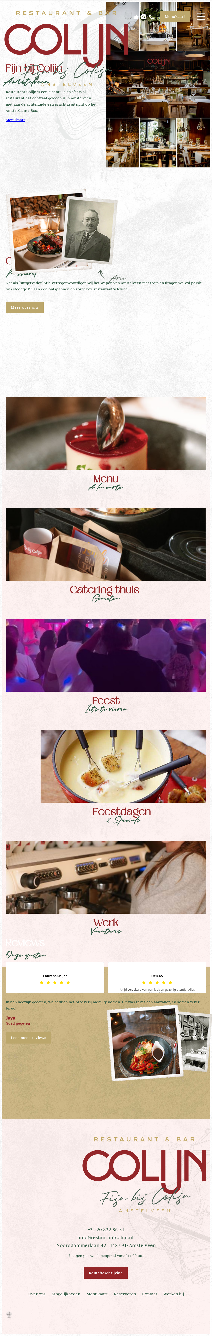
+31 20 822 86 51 (106, 1229)
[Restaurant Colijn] (66, 49)
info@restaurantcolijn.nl (106, 1237)
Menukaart (15, 119)
